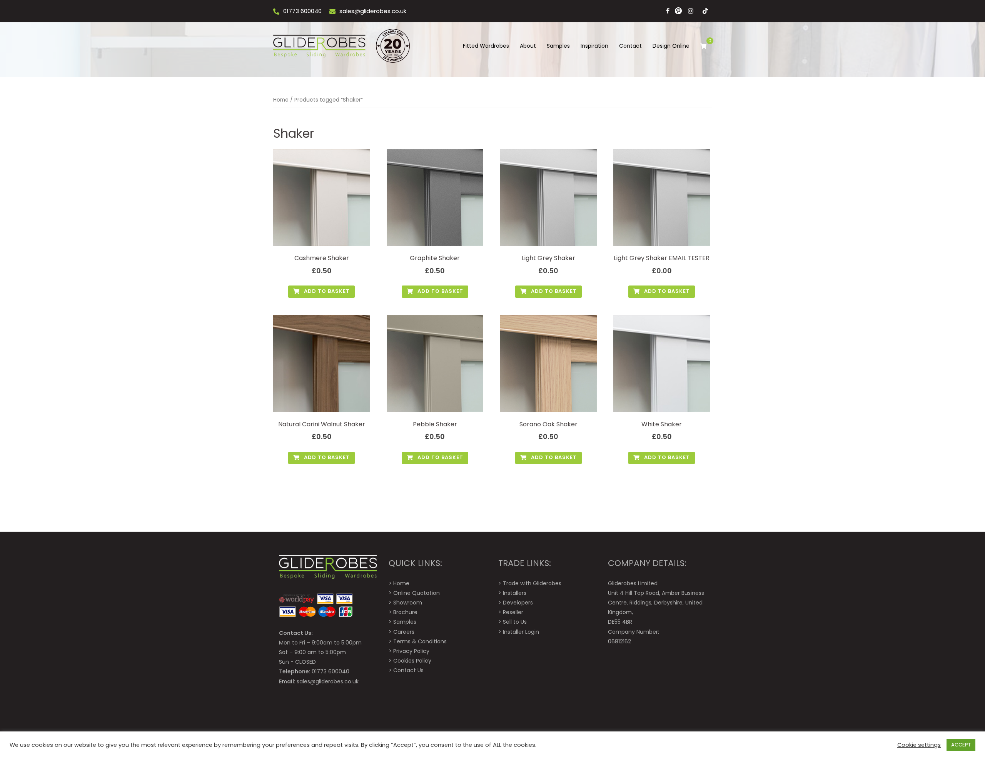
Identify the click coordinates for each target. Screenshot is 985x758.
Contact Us (408, 670)
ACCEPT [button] (961, 744)
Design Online (671, 46)
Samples (558, 46)
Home (281, 100)
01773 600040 (302, 11)
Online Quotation (416, 593)
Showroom (407, 602)
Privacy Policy (411, 651)
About (528, 46)
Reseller (513, 612)
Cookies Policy (412, 661)
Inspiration (594, 46)
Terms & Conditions (420, 641)
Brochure (405, 612)
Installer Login (521, 632)
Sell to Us (515, 622)
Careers (403, 632)
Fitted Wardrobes (486, 46)
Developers (518, 602)
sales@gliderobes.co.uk (372, 11)
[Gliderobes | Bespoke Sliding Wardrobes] (342, 46)
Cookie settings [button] (919, 744)
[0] (703, 46)
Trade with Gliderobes (532, 583)
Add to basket (326, 291)
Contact (630, 46)
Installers (514, 593)
